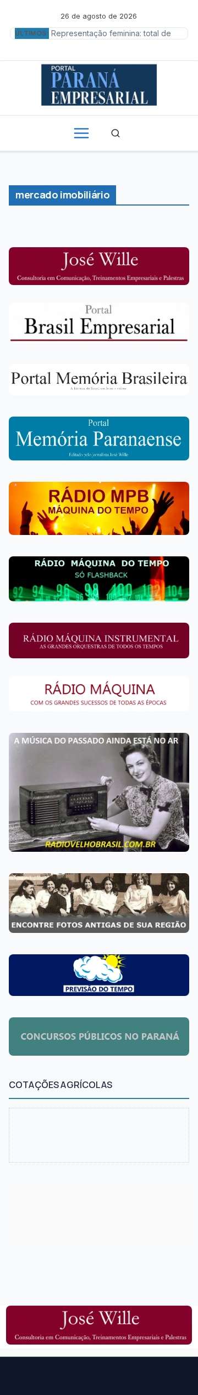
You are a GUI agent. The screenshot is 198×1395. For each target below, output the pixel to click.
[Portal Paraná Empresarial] (99, 83)
